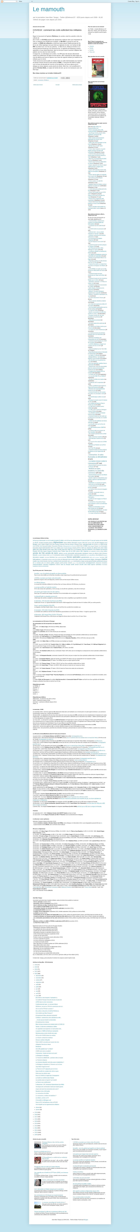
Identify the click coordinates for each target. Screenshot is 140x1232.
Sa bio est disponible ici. (80, 760)
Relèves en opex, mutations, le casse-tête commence (96, 471)
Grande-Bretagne (68, 547)
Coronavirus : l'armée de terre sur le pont (46, 1053)
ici (101, 823)
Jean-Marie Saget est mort (42, 1066)
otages (83, 561)
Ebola (89, 546)
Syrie (59, 551)
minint (41, 561)
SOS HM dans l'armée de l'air (96, 438)
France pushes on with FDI (95, 181)
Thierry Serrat (88, 887)
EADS (78, 546)
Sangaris (49, 551)
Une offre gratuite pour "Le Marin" (44, 1049)
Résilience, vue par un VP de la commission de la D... (49, 1006)
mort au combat (53, 561)
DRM (41, 546)
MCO (38, 549)
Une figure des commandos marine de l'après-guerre (49, 1086)
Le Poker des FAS (93, 374)
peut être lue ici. (97, 745)
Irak (99, 547)
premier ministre (67, 563)
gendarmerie (85, 557)
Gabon (62, 547)
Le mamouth (48, 9)
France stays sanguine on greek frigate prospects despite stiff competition (96, 150)
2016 (36, 1119)
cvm (88, 555)
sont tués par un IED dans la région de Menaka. (89, 806)
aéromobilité (71, 553)
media (35, 561)
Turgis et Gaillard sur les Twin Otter (98, 349)
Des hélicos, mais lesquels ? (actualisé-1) (46, 997)
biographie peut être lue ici (92, 752)
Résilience (46, 80)
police (52, 563)
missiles (46, 561)
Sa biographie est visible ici (46, 739)
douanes (105, 555)
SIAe (41, 551)
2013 (36, 1125)
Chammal (61, 544)
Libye (105, 547)
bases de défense (94, 553)
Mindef (45, 549)
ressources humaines (101, 563)
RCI (86, 549)
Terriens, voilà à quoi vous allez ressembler (53, 1180)
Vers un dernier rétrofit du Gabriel (97, 301)
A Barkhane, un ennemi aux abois (97, 482)
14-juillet (56, 540)
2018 (36, 1114)
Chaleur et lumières (78, 1172)
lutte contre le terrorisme (82, 559)
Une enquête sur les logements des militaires (47, 1104)
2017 (36, 1116)
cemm (47, 555)
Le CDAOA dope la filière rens (96, 396)
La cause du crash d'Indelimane (97, 329)
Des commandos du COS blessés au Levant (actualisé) (48, 1195)
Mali (41, 549)
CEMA (43, 544)
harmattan (102, 557)
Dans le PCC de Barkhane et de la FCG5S (47, 1102)
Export (40, 547)
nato (69, 561)
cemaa (44, 555)
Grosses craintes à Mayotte (43, 1040)
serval (77, 564)
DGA (102, 544)
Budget (35, 544)
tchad (88, 564)
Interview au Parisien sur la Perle (97, 445)
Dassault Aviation (47, 546)
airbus (105, 551)
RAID (83, 549)
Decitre (91, 48)
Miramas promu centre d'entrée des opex (46, 1033)
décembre (38, 975)
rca (77, 563)
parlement (100, 561)
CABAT (39, 544)
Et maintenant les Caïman (42, 1022)
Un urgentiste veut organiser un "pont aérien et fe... (49, 1028)
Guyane (74, 547)
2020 (36, 973)
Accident (41, 542)
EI (83, 546)
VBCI (81, 551)
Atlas (83, 542)
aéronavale (78, 553)
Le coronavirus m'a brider (42, 1093)
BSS (98, 542)
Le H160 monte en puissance (96, 229)
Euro (100, 546)
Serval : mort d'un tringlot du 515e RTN (44, 605)
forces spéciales (73, 557)
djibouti (101, 555)
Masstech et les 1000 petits (43, 1091)
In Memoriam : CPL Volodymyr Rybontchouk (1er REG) (50, 1084)
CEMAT (47, 544)
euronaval (47, 557)
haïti (106, 557)
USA (74, 551)
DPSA (34, 546)
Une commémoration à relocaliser (81, 1197)
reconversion (82, 563)
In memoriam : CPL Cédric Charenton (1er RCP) (46, 610)
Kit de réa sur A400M (94, 484)
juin (37, 989)
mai (37, 991)
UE (69, 551)
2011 (36, 1130)
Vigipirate (85, 551)
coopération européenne (79, 555)
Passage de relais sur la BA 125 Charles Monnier (47, 1166)
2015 (36, 1121)
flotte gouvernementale (60, 557)
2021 (36, 971)
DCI (93, 544)
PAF (66, 549)
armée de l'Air (39, 553)
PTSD (74, 549)
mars (37, 995)
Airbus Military (67, 542)
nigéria (71, 561)
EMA (85, 546)
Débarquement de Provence (69, 546)
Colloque (76, 544)
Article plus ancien (77, 84)
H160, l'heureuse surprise (95, 437)
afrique (102, 551)
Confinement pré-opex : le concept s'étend (47, 1004)
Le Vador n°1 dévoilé (94, 355)
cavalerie (40, 555)
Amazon (92, 46)
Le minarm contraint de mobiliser (44, 1037)
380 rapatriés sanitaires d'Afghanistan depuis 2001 (86, 1191)
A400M (105, 540)
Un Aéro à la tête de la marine (96, 379)
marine (104, 559)
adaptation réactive (95, 551)
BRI (95, 542)
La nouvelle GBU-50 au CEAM (96, 376)
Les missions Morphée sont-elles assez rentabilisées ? (50, 1062)
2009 (36, 1134)
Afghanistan (58, 542)
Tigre (67, 551)
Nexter (49, 549)
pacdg (86, 561)
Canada (57, 544)
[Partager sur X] (65, 78)
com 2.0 (52, 555)
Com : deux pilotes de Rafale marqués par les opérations (49, 1189)
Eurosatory (35, 547)
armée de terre (51, 553)
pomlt (61, 563)
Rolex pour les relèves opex (43, 1073)
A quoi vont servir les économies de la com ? (47, 1089)
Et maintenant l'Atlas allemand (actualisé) (46, 1015)
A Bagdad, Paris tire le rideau (43, 1044)
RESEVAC (90, 549)
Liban (101, 547)
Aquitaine (80, 542)
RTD (94, 549)
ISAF (82, 547)
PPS (71, 549)
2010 (36, 1132)
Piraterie (78, 549)
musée (60, 561)
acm (90, 551)
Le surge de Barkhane (94, 513)
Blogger (86, 1219)
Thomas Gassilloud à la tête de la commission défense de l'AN (50, 1211)
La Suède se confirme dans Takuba (45, 1078)
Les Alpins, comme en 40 (42, 1098)
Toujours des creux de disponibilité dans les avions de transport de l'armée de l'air (97, 368)
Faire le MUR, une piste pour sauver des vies (47, 1042)
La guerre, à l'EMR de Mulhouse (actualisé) (47, 1031)
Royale (35, 551)
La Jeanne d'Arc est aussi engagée (98, 489)
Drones (60, 546)
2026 (36, 964)
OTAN (59, 549)
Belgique (102, 542)
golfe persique (95, 557)
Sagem (45, 551)
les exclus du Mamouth (61, 559)
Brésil (106, 542)
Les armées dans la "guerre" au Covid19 (46, 1080)
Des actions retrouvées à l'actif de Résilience (47, 1011)
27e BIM (61, 540)
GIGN (58, 547)
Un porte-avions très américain (97, 323)
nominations (77, 561)
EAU (81, 546)
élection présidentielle (43, 566)
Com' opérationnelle (85, 544)
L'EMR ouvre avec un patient (43, 1051)
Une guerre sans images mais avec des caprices (46, 591)
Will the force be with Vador (96, 146)
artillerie (61, 553)
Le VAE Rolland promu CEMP (96, 427)
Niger (52, 549)
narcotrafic (64, 561)
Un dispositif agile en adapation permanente (45, 596)
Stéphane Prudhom (66, 887)
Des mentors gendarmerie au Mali (97, 433)
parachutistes (93, 561)
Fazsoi (55, 547)
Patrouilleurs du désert (94, 320)
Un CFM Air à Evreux (39, 582)
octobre (38, 980)
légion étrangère (96, 559)
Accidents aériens (48, 542)
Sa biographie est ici (77, 736)
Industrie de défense (92, 547)
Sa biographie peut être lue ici (96, 747)
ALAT (36, 542)
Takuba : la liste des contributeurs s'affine (46, 1026)
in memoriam (44, 559)
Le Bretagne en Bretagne (42, 1055)
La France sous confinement (43, 1082)
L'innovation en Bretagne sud (43, 1100)
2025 (36, 967)
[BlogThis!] (63, 78)
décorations (36, 557)
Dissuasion (55, 546)
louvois (73, 559)
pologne (57, 563)
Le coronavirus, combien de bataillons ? (46, 1095)
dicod (97, 555)
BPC (93, 542)
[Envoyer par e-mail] (62, 78)
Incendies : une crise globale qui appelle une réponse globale (50, 573)
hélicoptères (36, 559)
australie (65, 553)
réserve (58, 564)
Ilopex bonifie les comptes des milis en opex (47, 1071)
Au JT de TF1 (92, 448)
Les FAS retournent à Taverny (96, 297)
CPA (53, 544)
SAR (39, 551)
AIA (33, 542)
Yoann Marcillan (37, 887)
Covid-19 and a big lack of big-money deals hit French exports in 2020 (97, 155)
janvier (38, 1109)
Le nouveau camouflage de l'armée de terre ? (54, 1202)
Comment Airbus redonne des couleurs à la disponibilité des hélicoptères (96, 222)
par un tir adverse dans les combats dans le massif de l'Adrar (82, 737)
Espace (96, 546)
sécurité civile (83, 564)
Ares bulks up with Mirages (95, 177)
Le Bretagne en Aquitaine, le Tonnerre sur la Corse (49, 1064)
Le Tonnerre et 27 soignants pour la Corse (47, 1069)
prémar (74, 562)
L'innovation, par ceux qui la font (81, 1177)
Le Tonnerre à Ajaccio (41, 1060)
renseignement (90, 563)
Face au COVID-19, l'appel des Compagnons (47, 1075)
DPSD (37, 546)
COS (50, 544)
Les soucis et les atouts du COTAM (98, 441)
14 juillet (51, 540)
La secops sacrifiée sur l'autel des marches (45, 587)
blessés (35, 555)
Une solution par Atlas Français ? (44, 1013)
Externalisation (46, 547)
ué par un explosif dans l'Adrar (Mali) (75, 745)
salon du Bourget (65, 564)
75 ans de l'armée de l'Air (96, 540)
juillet (37, 986)
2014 (36, 1123)
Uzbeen (78, 551)
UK (71, 551)
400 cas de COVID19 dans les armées (46, 1035)
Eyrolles (92, 50)
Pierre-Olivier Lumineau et (51, 887)
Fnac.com (92, 52)
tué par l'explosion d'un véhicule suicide (77, 797)
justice (53, 559)
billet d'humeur (103, 553)
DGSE (105, 544)
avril (37, 993)
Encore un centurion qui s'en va (42, 1151)
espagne (42, 557)
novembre (38, 977)
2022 (36, 969)
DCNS (96, 544)
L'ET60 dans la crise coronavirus (44, 1002)
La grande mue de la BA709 (96, 225)
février (37, 1107)
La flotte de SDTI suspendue (96, 382)
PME (69, 549)
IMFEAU (79, 547)
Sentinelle (55, 551)
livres (69, 559)
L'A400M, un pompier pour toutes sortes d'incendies (47, 578)
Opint (63, 549)
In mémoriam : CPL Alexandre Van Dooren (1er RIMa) (48, 601)
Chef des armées (69, 544)
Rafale (98, 549)
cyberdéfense (92, 555)
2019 (36, 1112)
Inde (85, 547)
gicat (91, 557)
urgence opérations (96, 564)
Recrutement (103, 549)
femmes (52, 557)
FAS (52, 547)
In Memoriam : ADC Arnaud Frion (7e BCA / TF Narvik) (48, 614)
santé (72, 564)
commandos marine (59, 555)
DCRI (99, 544)
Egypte (92, 546)
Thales (63, 551)
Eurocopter (104, 546)
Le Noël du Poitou (93, 310)
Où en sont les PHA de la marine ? (44, 1008)
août (37, 984)
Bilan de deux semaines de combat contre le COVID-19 (50, 1024)
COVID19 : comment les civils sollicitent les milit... (48, 1017)
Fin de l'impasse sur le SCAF (96, 241)
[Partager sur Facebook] (67, 78)
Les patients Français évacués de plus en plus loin (49, 999)
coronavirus (40, 80)
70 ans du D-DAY (85, 540)
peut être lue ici (98, 741)
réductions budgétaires (49, 564)
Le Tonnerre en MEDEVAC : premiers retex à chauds (49, 1057)
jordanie (50, 559)
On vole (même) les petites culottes (82, 1183)
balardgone (85, 553)
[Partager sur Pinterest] (69, 78)
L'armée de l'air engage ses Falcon (98, 498)
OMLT (55, 549)
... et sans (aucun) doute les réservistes (46, 1020)
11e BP (47, 540)
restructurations (37, 564)
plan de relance (45, 563)
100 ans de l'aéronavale (39, 540)
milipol (38, 561)
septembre (39, 982)
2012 (36, 1128)
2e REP (65, 540)
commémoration (69, 555)
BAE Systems (88, 542)
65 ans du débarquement (73, 540)
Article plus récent (38, 84)
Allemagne (74, 542)
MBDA (34, 549)
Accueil (57, 84)
